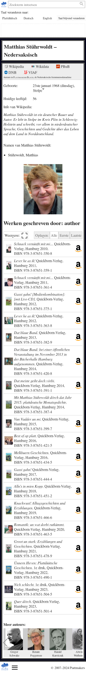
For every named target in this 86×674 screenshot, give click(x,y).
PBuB (65, 66)
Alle (54, 235)
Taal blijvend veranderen (71, 18)
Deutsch (28, 18)
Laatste (76, 235)
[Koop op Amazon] (78, 248)
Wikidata (42, 66)
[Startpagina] (4, 4)
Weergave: (16, 235)
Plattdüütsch (9, 18)
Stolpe (37, 90)
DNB (12, 72)
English (47, 18)
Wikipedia (16, 66)
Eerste (64, 235)
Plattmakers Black (23, 77)
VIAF (32, 72)
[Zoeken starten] (81, 4)
